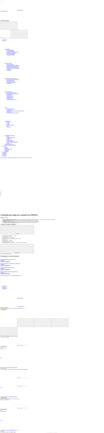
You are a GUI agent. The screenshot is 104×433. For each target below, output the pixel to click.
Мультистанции (10, 94)
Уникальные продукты (9, 144)
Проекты (4, 152)
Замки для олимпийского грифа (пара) (7, 267)
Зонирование (5, 151)
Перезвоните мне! (4, 346)
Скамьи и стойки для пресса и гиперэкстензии (15, 110)
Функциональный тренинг (10, 135)
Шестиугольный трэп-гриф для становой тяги (8, 271)
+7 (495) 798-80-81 (20, 306)
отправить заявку (4, 397)
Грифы (8, 124)
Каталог (4, 40)
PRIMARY (7, 150)
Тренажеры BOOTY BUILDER (10, 145)
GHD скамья (9, 111)
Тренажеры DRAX (10, 50)
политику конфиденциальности (11, 367)
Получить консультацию (5, 20)
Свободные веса (8, 121)
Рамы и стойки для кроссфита (12, 142)
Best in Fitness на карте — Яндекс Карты (52, 432)
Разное (8, 143)
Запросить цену (3, 224)
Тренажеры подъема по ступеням (13, 68)
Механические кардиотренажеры (11, 78)
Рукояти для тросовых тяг (11, 99)
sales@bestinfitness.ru (4, 11)
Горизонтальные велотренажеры (13, 67)
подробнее (2, 260)
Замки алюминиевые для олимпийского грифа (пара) (10, 263)
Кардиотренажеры (8, 63)
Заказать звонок (3, 309)
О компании (5, 39)
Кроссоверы (9, 95)
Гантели (8, 122)
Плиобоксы (9, 138)
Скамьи (6, 107)
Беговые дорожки (10, 64)
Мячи (8, 136)
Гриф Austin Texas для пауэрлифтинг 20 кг (8, 259)
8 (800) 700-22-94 (20, 10)
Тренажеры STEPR (10, 54)
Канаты (8, 139)
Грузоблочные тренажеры (11, 92)
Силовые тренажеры (8, 91)
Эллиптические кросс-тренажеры (13, 65)
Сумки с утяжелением (11, 137)
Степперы (9, 69)
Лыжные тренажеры (10, 81)
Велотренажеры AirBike (11, 82)
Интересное (5, 153)
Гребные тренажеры (10, 80)
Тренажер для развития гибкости (13, 112)
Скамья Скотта (9, 109)
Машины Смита (10, 97)
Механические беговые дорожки (13, 79)
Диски (8, 123)
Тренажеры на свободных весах (13, 93)
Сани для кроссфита (10, 141)
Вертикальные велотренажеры (12, 66)
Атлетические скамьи (11, 108)
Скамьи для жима (10, 96)
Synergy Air (9, 83)
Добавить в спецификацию (11, 224)
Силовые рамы (9, 98)
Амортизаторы (9, 140)
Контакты (4, 154)
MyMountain (9, 70)
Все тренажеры (7, 49)
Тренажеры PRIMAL (11, 51)
